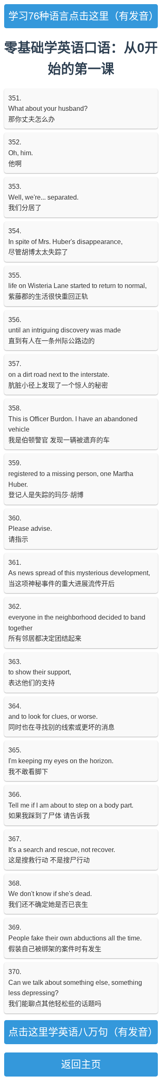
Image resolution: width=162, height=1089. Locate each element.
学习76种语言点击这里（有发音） (83, 16)
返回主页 (81, 1064)
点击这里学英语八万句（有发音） (83, 1032)
